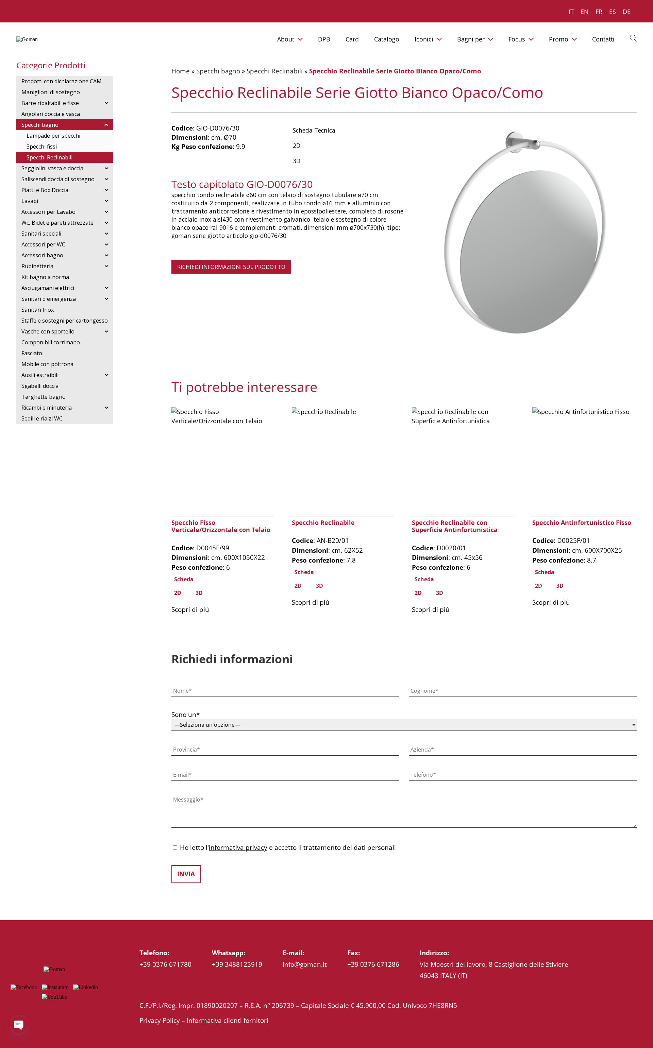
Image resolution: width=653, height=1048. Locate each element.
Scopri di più (190, 609)
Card (352, 39)
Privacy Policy (159, 1020)
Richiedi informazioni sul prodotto (231, 267)
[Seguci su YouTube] (54, 997)
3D (296, 161)
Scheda (184, 579)
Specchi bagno (218, 70)
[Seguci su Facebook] (24, 987)
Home (180, 70)
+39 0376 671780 (165, 964)
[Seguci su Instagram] (55, 987)
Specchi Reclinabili (275, 70)
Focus (516, 39)
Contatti (603, 39)
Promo (558, 39)
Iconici (424, 39)
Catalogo (386, 39)
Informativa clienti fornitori (227, 1020)
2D (296, 145)
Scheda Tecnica (314, 130)
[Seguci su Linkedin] (85, 987)
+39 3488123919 (237, 964)
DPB (324, 39)
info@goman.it (305, 964)
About (285, 39)
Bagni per (471, 39)
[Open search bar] (633, 38)
